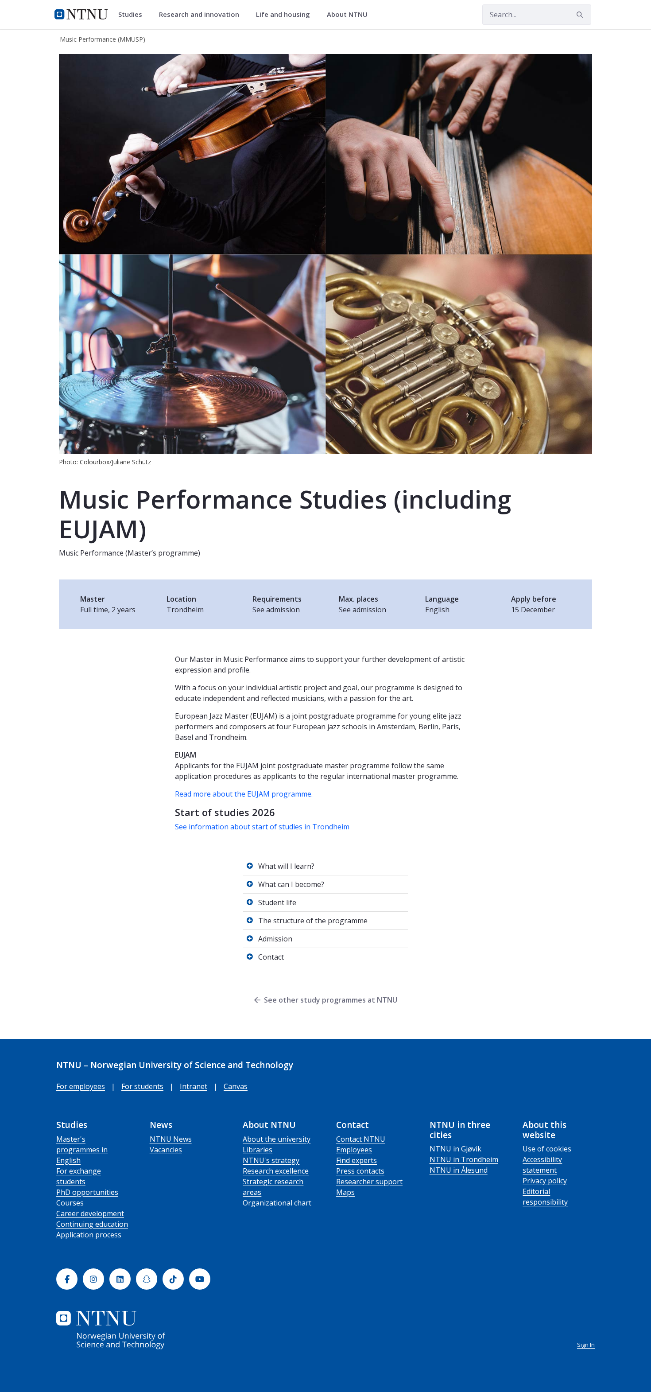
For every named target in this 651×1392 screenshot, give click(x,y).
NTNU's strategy (271, 1160)
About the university (276, 1139)
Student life (277, 902)
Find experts (356, 1160)
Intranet (193, 1086)
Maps (345, 1192)
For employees (80, 1086)
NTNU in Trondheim (464, 1159)
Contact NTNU (360, 1139)
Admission (275, 939)
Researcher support (369, 1181)
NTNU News (171, 1139)
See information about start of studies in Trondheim (262, 827)
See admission (276, 609)
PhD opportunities (87, 1192)
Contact (271, 957)
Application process (88, 1235)
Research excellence (276, 1171)
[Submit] (581, 14)
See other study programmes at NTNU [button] (330, 1000)
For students (142, 1086)
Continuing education (92, 1224)
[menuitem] (133, 14)
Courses (70, 1203)
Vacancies (166, 1150)
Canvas (236, 1086)
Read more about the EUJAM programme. (244, 794)
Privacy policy (545, 1181)
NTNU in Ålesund (459, 1170)
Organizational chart (277, 1203)
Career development (90, 1213)
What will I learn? (286, 866)
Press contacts (360, 1171)
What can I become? (291, 884)
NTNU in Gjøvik (455, 1149)
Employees (354, 1150)
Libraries (257, 1150)
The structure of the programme (313, 920)
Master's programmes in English (82, 1149)
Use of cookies (547, 1149)
